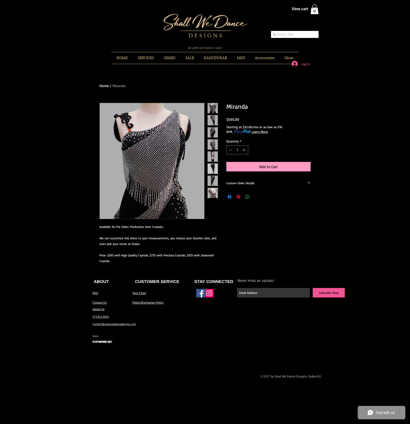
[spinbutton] (237, 150)
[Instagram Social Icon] (209, 293)
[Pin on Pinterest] (238, 197)
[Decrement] (230, 150)
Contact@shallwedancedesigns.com (114, 324)
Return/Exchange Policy (147, 302)
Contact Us (100, 302)
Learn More (260, 132)
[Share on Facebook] (229, 197)
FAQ (95, 293)
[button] (314, 9)
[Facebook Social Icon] (200, 293)
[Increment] (244, 150)
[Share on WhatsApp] (247, 197)
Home (104, 85)
